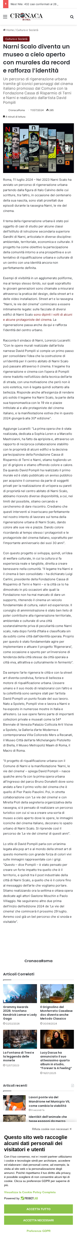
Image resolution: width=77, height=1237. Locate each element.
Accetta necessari (38, 1220)
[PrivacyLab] (29, 1198)
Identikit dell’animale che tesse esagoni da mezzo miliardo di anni (48, 1121)
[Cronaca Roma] (26, 16)
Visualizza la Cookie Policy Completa (30, 1192)
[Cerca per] (72, 18)
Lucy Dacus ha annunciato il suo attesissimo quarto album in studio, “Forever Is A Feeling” (56, 1060)
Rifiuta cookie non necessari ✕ (52, 1129)
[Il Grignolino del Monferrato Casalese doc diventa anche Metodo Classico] (57, 993)
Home (10, 30)
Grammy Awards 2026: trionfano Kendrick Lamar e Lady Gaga (20, 1013)
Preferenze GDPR (39, 1231)
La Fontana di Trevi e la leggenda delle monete (18, 1056)
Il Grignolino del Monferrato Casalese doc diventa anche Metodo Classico (56, 1013)
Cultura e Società (27, 30)
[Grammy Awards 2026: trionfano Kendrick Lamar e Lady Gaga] (20, 993)
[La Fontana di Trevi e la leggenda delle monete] (20, 1039)
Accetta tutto (38, 1209)
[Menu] (5, 18)
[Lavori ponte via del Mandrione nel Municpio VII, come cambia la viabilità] (14, 1102)
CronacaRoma (16, 110)
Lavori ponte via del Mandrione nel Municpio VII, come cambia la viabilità (49, 1101)
